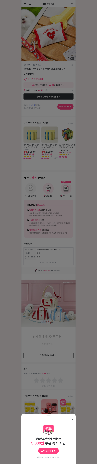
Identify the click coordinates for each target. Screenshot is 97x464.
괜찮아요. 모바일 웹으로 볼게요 (48, 457)
